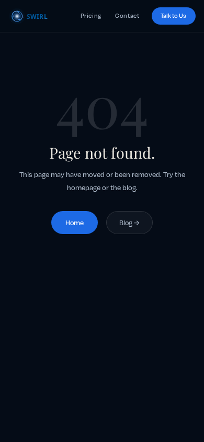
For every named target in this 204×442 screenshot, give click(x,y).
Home (74, 223)
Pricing (91, 16)
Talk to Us (173, 16)
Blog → (129, 223)
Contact (127, 16)
